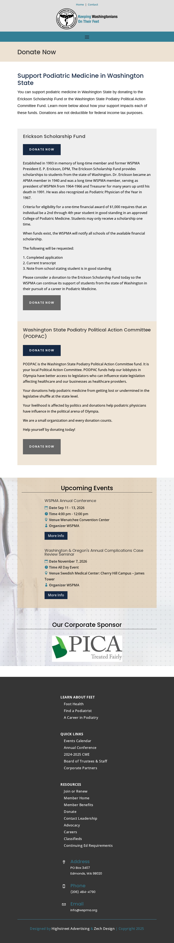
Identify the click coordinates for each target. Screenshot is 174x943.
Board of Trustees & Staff (85, 761)
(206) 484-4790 (82, 892)
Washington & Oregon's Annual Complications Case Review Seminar (94, 552)
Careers (70, 832)
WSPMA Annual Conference (70, 500)
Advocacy (72, 825)
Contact (93, 4)
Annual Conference (80, 747)
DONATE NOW (41, 149)
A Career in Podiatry (81, 717)
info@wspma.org (83, 910)
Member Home (77, 798)
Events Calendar (77, 741)
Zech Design (104, 928)
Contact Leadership (80, 818)
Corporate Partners (80, 768)
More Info (56, 535)
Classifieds (73, 838)
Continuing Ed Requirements (88, 845)
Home (80, 4)
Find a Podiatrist (78, 710)
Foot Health (74, 704)
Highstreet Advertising (71, 928)
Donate (70, 811)
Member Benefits (78, 805)
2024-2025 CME (77, 754)
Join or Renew (76, 791)
